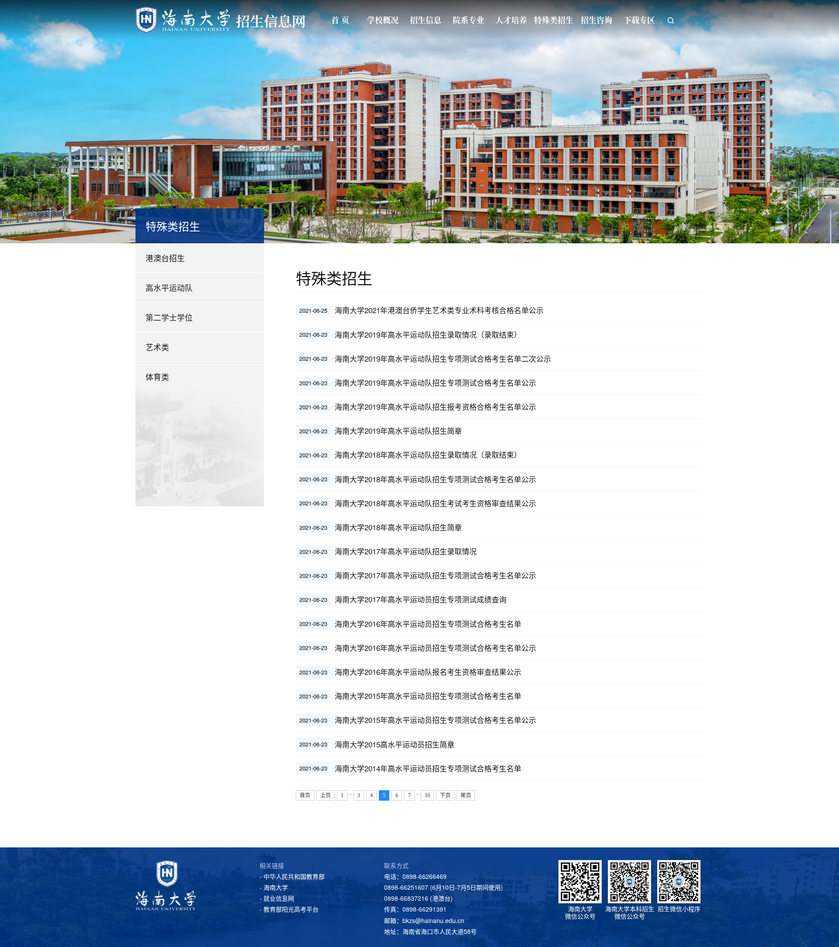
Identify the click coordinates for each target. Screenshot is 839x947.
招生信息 (425, 19)
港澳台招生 (165, 257)
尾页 (466, 795)
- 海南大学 (274, 887)
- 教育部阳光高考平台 (289, 909)
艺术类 (157, 347)
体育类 (157, 376)
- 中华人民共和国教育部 (292, 876)
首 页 (340, 19)
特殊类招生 (553, 19)
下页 (445, 795)
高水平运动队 (169, 287)
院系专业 (468, 19)
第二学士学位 (169, 317)
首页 (305, 795)
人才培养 (511, 19)
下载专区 (639, 19)
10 (427, 795)
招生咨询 (596, 19)
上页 (325, 795)
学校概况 (383, 19)
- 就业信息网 (277, 898)
